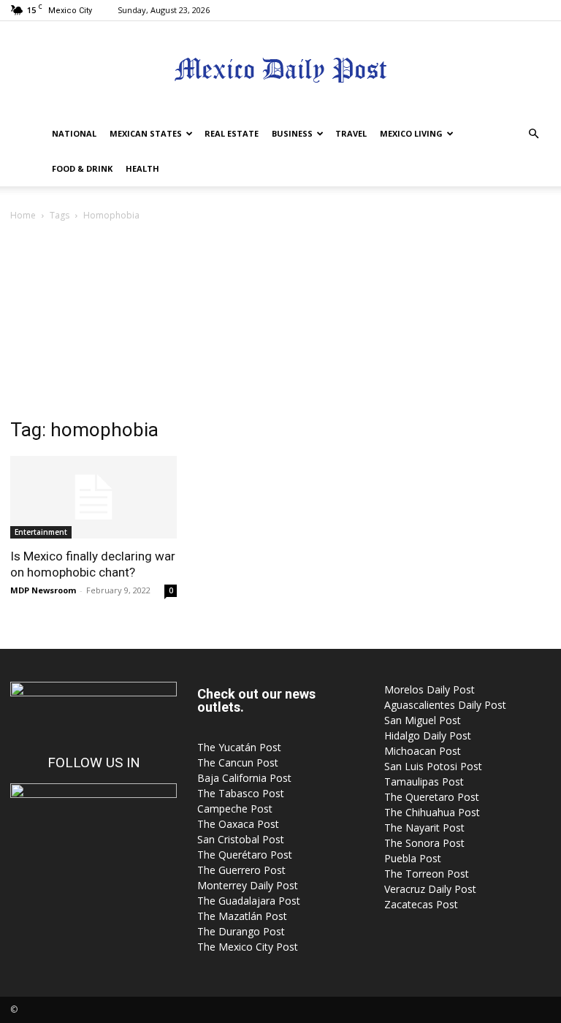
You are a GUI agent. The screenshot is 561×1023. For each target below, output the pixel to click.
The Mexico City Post (247, 947)
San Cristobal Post (240, 839)
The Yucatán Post (239, 747)
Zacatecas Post (421, 904)
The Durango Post (241, 931)
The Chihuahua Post (432, 812)
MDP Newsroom (43, 590)
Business (292, 133)
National (74, 133)
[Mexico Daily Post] (280, 69)
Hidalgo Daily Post (427, 735)
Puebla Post (412, 858)
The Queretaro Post (431, 797)
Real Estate (232, 133)
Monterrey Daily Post (247, 885)
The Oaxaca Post (238, 824)
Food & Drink (82, 168)
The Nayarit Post (424, 827)
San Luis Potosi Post (433, 766)
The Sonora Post (424, 843)
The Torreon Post (426, 874)
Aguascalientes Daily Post (445, 705)
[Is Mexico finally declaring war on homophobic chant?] (93, 497)
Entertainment (41, 532)
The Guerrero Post (241, 870)
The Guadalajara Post (248, 901)
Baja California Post (244, 778)
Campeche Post (234, 808)
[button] (533, 134)
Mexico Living (411, 133)
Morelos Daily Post (429, 689)
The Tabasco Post (240, 793)
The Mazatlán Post (242, 916)
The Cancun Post (237, 762)
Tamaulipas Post (424, 781)
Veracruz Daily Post (430, 889)
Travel (351, 133)
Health (142, 168)
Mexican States (146, 133)
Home (23, 215)
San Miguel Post (422, 720)
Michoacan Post (422, 751)
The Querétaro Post (244, 855)
